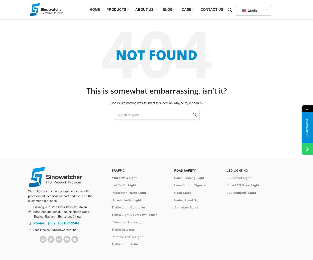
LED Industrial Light (241, 192)
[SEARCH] (195, 115)
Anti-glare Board (186, 207)
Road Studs (182, 192)
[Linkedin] (74, 239)
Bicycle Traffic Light (126, 200)
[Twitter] (51, 239)
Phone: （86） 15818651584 (56, 223)
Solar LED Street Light (243, 185)
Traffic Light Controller (128, 207)
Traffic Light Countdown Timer (134, 214)
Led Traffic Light (124, 185)
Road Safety (185, 170)
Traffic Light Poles (125, 244)
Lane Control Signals (189, 185)
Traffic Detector (123, 229)
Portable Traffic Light (127, 237)
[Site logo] (46, 9)
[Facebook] (43, 239)
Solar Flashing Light (189, 178)
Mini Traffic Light (124, 178)
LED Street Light (239, 178)
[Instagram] (59, 239)
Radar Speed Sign (187, 200)
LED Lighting (237, 170)
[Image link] (55, 177)
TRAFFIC (118, 170)
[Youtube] (66, 239)
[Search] (229, 9)
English (253, 10)
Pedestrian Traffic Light (129, 192)
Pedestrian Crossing (127, 222)
